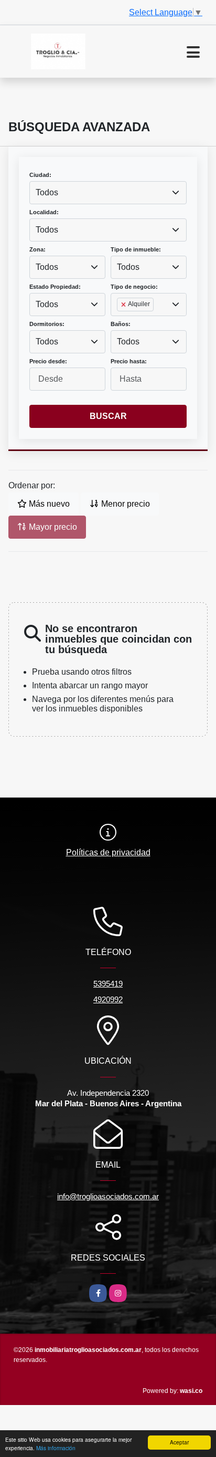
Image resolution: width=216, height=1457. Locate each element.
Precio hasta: (129, 361)
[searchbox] (120, 321)
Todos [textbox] (47, 192)
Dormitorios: (46, 324)
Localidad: (44, 212)
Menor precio (124, 503)
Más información (55, 1448)
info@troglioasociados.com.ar (108, 1196)
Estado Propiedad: (55, 287)
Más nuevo (48, 503)
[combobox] (108, 192)
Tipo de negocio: (134, 287)
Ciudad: (40, 175)
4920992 (108, 999)
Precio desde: (48, 361)
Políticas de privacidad (108, 852)
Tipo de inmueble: (136, 249)
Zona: (37, 249)
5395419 (108, 983)
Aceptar (179, 1442)
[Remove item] (124, 304)
